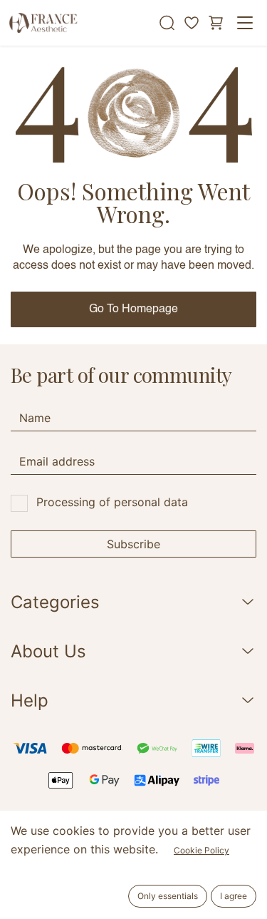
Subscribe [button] (133, 544)
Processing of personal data (112, 502)
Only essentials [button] (167, 895)
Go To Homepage (133, 309)
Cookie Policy (201, 850)
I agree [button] (233, 895)
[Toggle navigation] (244, 23)
